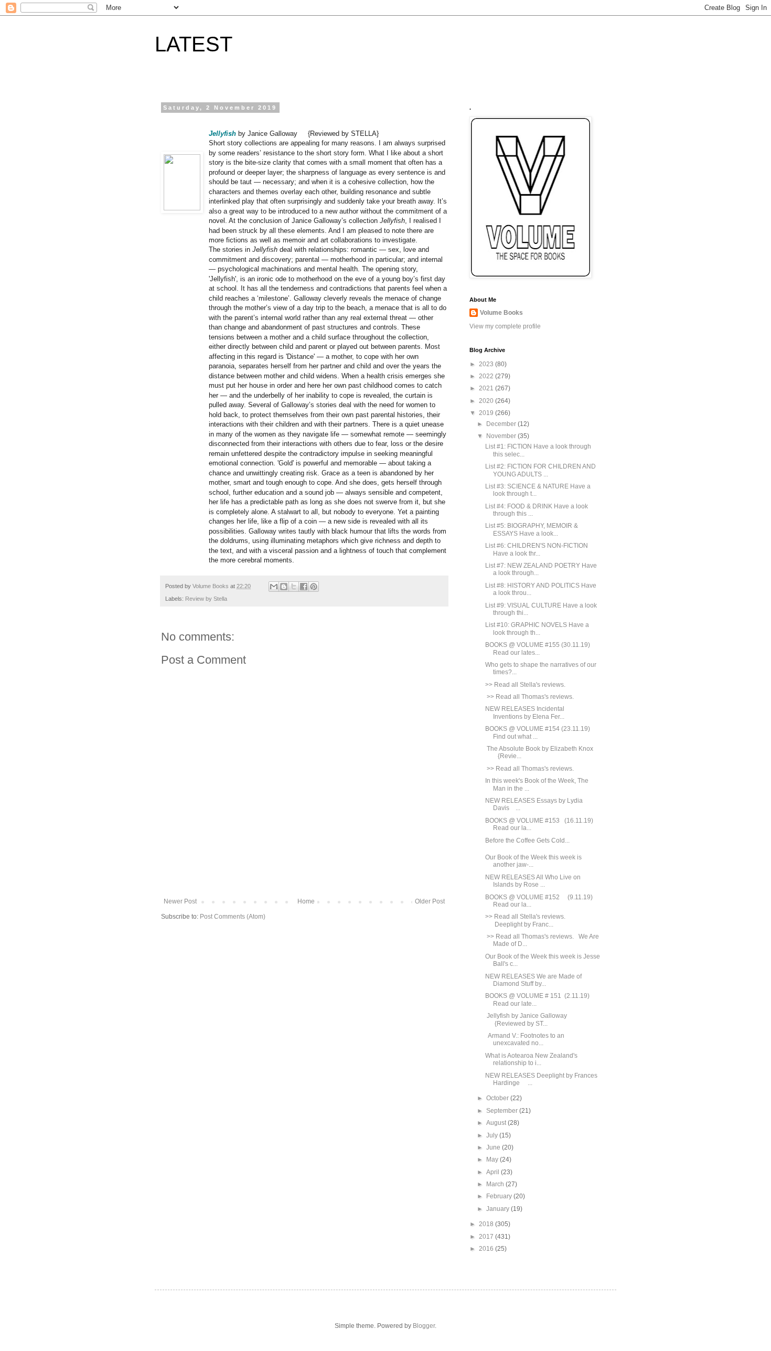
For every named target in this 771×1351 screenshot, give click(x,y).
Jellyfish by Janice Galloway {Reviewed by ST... (528, 1019)
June (494, 1147)
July (492, 1135)
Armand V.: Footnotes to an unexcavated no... (524, 1039)
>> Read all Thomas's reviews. (530, 696)
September (502, 1110)
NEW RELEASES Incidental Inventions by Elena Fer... (524, 712)
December (502, 424)
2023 (487, 364)
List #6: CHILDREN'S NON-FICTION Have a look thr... (536, 549)
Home (306, 901)
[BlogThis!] (284, 586)
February (499, 1196)
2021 (487, 388)
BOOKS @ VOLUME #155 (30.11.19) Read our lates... (537, 648)
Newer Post (180, 901)
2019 (487, 413)
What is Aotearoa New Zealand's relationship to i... (531, 1059)
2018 (487, 1224)
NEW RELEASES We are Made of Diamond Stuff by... (533, 980)
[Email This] (274, 586)
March (496, 1184)
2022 (487, 376)
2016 (487, 1248)
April (493, 1172)
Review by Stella (206, 598)
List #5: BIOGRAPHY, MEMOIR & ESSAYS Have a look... (531, 529)
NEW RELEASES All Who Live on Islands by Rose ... (533, 881)
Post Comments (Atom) (232, 916)
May (493, 1159)
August (497, 1122)
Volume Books (501, 312)
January (498, 1208)
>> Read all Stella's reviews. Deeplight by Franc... (525, 920)
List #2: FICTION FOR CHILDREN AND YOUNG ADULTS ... (540, 470)
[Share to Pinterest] (313, 586)
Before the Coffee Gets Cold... (527, 840)
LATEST (193, 44)
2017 (487, 1236)
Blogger (424, 1325)
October (498, 1098)
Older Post (430, 901)
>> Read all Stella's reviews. (527, 684)
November (502, 436)
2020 (487, 401)
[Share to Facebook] (303, 586)
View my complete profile (505, 326)
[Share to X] (293, 586)
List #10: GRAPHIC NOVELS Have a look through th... (537, 628)
